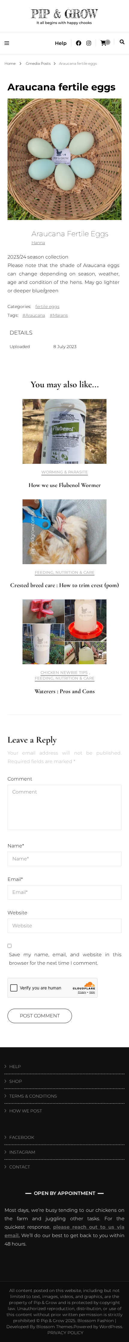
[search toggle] (122, 42)
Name (16, 846)
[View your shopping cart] (103, 43)
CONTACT (19, 1167)
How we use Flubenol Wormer (64, 485)
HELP (15, 1066)
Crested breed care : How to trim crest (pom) (64, 585)
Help (61, 43)
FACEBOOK (21, 1137)
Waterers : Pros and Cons (64, 691)
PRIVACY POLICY (65, 1332)
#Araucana (33, 315)
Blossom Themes (54, 1326)
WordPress (110, 1326)
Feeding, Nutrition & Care (64, 572)
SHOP (15, 1081)
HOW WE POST (25, 1111)
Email (15, 879)
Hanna (38, 242)
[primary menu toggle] (8, 43)
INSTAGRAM (22, 1152)
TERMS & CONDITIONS (33, 1096)
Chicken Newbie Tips (64, 672)
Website (17, 913)
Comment (20, 779)
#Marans (59, 315)
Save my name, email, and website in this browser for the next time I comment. (65, 959)
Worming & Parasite (64, 472)
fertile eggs (47, 306)
